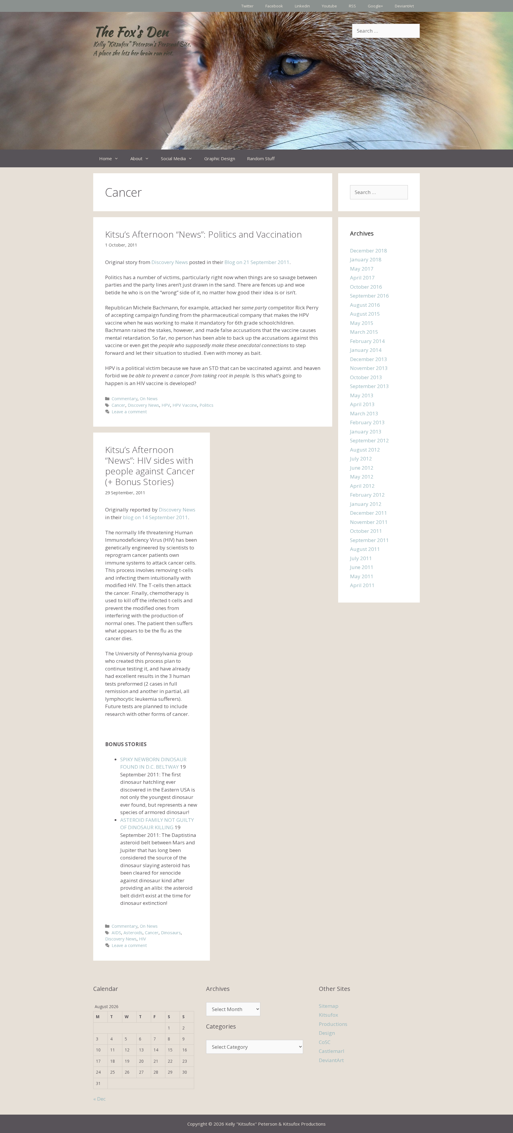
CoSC (324, 1042)
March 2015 (364, 331)
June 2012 (361, 467)
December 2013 (368, 359)
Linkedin (302, 6)
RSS (352, 6)
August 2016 (365, 304)
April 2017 (362, 277)
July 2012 (361, 458)
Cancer (118, 405)
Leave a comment (129, 411)
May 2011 (361, 576)
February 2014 (367, 341)
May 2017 (361, 268)
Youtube (329, 6)
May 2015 (361, 323)
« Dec (99, 1098)
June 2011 (361, 567)
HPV (166, 405)
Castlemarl (331, 1051)
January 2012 (365, 503)
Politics (206, 405)
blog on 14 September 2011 (155, 517)
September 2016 (369, 295)
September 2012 (369, 440)
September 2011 (369, 540)
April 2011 (362, 585)
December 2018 (368, 250)
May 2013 (361, 395)
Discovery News (169, 262)
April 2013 (362, 404)
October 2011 (366, 530)
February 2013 (367, 422)
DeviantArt (404, 6)
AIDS (116, 932)
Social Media (173, 158)
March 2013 (364, 413)
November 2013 (369, 368)
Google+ (375, 6)
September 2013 (369, 386)
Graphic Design (219, 158)
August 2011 (365, 549)
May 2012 (361, 476)
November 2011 (369, 522)
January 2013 (365, 431)
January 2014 (365, 350)
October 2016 (366, 286)
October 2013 (366, 377)
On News (149, 398)
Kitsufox (328, 1014)
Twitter (247, 6)
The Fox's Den (130, 32)
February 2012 (367, 494)
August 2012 (365, 449)
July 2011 (361, 558)
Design (327, 1032)
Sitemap (328, 1005)
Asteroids (133, 932)
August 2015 (365, 313)
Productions (333, 1024)
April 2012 (362, 485)
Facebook (274, 6)
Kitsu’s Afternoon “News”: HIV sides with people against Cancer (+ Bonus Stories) (150, 466)
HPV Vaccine (184, 405)
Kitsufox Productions (304, 1124)
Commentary (124, 398)
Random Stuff (261, 158)
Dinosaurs (171, 932)
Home (105, 158)
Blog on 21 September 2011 (256, 262)
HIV (142, 939)
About (136, 158)
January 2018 (365, 259)
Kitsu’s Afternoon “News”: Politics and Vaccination (203, 234)
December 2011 (368, 512)
